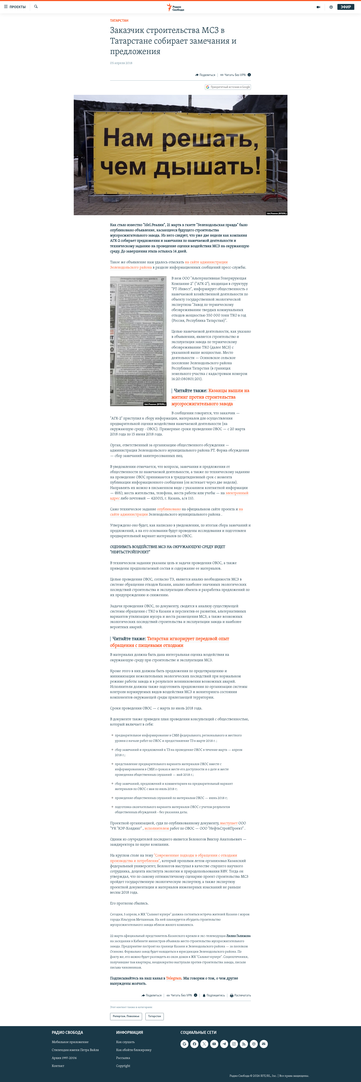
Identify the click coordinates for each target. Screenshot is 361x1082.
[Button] (205, 75)
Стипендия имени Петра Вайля (75, 1050)
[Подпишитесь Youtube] (214, 1044)
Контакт (58, 1066)
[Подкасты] (254, 1044)
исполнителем (157, 829)
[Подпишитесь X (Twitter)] (204, 1044)
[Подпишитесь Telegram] (224, 1044)
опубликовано (169, 509)
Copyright (123, 1066)
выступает (229, 823)
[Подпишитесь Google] (184, 1044)
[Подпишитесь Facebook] (194, 1044)
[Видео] (318, 7)
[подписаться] (264, 1044)
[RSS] (244, 1044)
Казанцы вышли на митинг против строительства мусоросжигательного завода (210, 398)
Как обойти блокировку (133, 1050)
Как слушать (125, 1042)
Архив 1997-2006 (64, 1058)
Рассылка (123, 1058)
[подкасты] (331, 7)
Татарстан (119, 21)
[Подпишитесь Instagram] (234, 1044)
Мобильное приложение (70, 1042)
